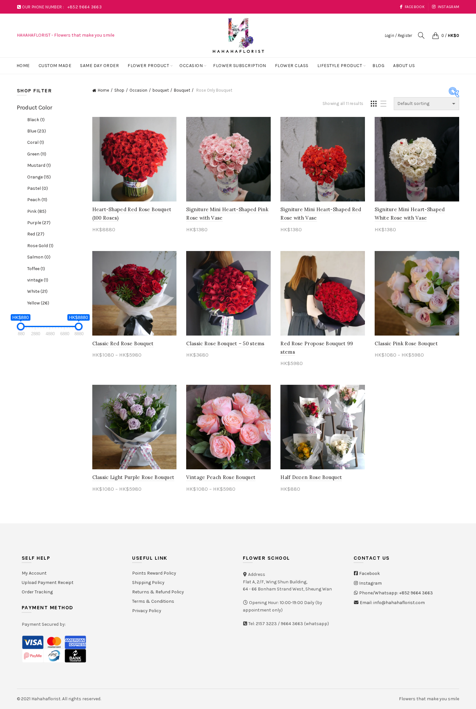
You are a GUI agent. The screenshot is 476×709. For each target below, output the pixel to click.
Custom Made (55, 65)
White (37, 291)
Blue (36, 131)
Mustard (39, 165)
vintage (37, 280)
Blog (378, 65)
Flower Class (292, 65)
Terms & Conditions (153, 601)
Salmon (39, 257)
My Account (34, 573)
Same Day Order (99, 65)
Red (35, 234)
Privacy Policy (146, 610)
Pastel (37, 188)
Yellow (38, 303)
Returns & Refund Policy (158, 592)
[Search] (421, 35)
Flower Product (148, 65)
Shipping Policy (148, 582)
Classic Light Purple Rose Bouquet (133, 477)
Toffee (36, 268)
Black (36, 119)
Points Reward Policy (154, 573)
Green (36, 154)
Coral (35, 142)
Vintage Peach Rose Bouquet (220, 477)
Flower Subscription (239, 65)
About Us (404, 65)
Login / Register (398, 35)
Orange (39, 177)
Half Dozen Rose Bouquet (311, 477)
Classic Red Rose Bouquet (123, 343)
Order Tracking (37, 592)
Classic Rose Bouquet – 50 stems (225, 343)
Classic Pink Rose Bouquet (406, 343)
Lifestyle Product (339, 65)
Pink (36, 211)
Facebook (415, 7)
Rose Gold (40, 245)
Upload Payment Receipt (48, 582)
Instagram (448, 7)
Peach (37, 199)
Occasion (191, 65)
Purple (39, 222)
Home (23, 65)
